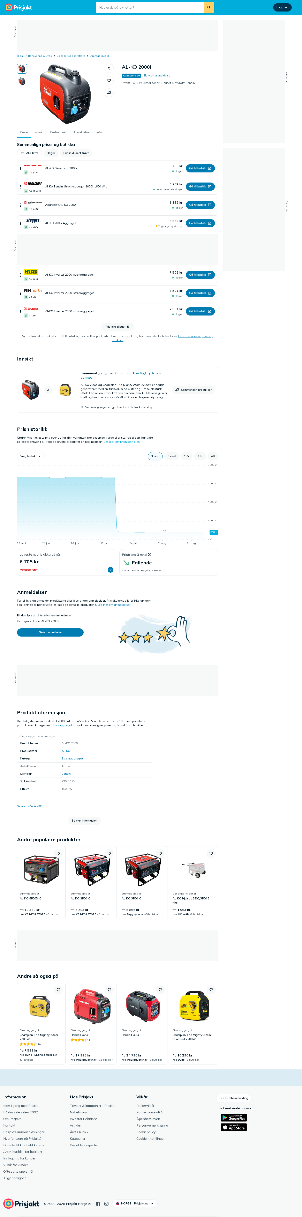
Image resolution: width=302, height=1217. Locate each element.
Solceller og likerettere (70, 55)
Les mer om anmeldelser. (114, 605)
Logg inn (282, 7)
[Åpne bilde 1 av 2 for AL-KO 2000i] (66, 94)
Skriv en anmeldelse (157, 75)
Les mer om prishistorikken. (122, 442)
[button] (109, 68)
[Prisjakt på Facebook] (98, 1203)
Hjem (20, 55)
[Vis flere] (20, 168)
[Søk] (209, 7)
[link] (117, 390)
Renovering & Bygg (40, 55)
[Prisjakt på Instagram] (106, 1203)
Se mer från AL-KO (29, 806)
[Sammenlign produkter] (109, 92)
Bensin (66, 774)
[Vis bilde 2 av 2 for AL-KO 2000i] (22, 81)
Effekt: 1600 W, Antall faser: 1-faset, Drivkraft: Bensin (158, 83)
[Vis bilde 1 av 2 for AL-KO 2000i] (22, 69)
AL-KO (66, 751)
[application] (117, 505)
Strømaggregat (99, 55)
